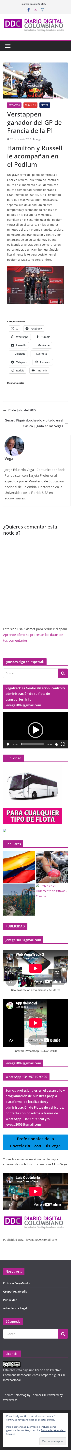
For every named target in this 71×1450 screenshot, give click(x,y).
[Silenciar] (56, 744)
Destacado (14, 105)
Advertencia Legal (15, 1308)
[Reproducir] (8, 744)
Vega (38, 139)
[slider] (32, 744)
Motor (44, 105)
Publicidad (10, 1300)
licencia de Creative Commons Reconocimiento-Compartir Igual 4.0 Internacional (34, 1375)
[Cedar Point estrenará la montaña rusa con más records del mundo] (19, 900)
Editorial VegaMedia (16, 1283)
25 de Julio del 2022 (22, 410)
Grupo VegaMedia (15, 1291)
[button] (35, 730)
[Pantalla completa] (63, 744)
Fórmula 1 (30, 105)
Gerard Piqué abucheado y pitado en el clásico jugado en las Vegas (34, 423)
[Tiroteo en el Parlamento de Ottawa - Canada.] (52, 891)
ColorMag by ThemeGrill (30, 1395)
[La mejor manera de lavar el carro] (52, 867)
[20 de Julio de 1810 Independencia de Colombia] (19, 867)
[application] (35, 730)
